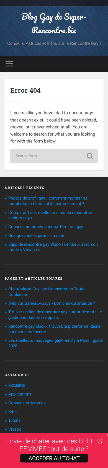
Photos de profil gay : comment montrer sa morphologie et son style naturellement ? (48, 201)
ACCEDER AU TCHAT (54, 458)
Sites (13, 411)
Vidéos (14, 429)
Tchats (14, 420)
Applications (20, 394)
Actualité (16, 385)
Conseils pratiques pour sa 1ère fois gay (45, 226)
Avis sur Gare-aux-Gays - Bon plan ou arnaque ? (51, 303)
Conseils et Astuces (27, 402)
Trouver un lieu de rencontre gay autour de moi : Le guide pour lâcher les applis (55, 314)
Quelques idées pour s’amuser (36, 235)
